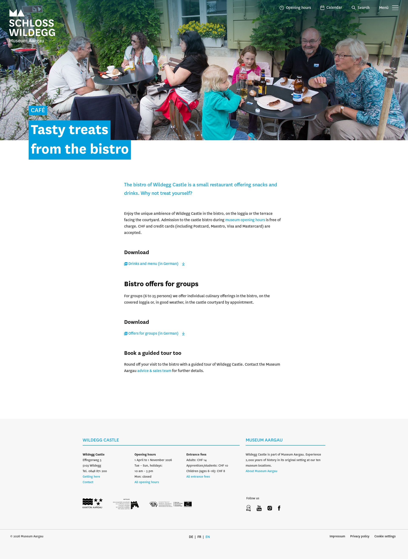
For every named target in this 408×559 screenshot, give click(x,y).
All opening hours (147, 482)
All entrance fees (198, 476)
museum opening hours (245, 220)
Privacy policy (359, 536)
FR (199, 537)
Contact (88, 482)
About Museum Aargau (261, 471)
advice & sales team (154, 371)
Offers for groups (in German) (153, 333)
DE (191, 537)
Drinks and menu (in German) (153, 264)
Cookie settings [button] (385, 536)
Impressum (337, 536)
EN (207, 537)
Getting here (91, 476)
